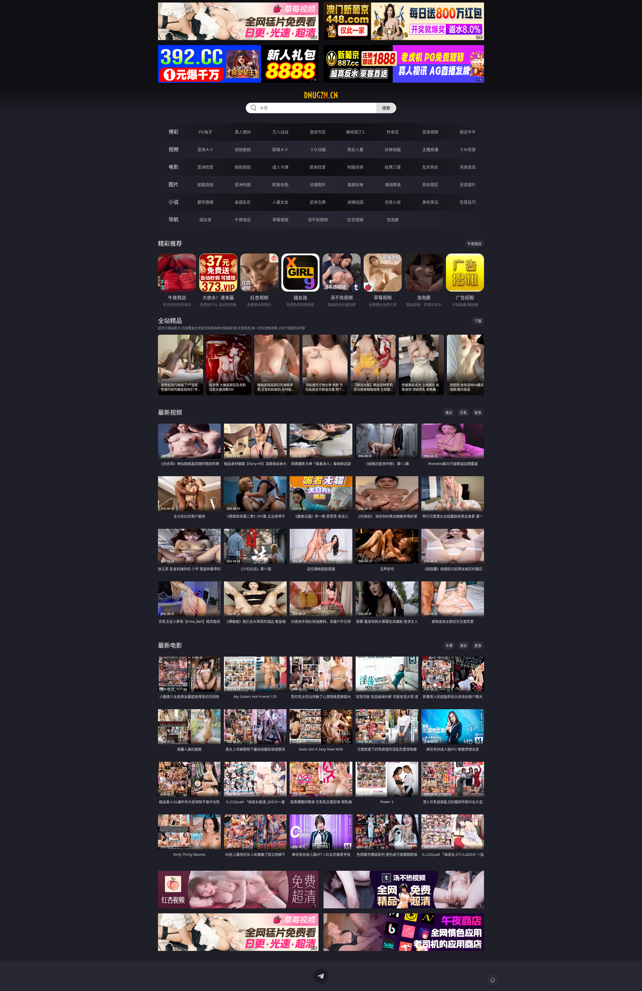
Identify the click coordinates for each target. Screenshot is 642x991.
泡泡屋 (393, 219)
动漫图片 (318, 184)
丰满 (448, 645)
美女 (448, 412)
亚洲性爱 (205, 167)
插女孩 (205, 219)
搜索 (386, 108)
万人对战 (280, 132)
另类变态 (468, 167)
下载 (478, 320)
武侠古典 (318, 202)
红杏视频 (355, 219)
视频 (174, 149)
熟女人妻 (355, 149)
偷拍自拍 (243, 167)
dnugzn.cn (321, 95)
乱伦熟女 (430, 167)
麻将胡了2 (355, 132)
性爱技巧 (468, 202)
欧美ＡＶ (280, 149)
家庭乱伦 (243, 202)
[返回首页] (493, 980)
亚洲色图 (243, 184)
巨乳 (463, 412)
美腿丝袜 (355, 184)
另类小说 (393, 202)
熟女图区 (430, 184)
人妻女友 (280, 202)
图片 (174, 184)
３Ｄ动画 (318, 149)
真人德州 (243, 132)
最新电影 (170, 645)
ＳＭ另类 (468, 149)
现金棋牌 (430, 132)
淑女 (463, 645)
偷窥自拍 (205, 184)
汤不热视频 (318, 219)
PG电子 (205, 132)
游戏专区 (318, 132)
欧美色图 (280, 184)
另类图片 (468, 184)
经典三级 (393, 167)
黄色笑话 (430, 202)
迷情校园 (355, 202)
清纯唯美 (393, 184)
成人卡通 (280, 167)
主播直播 (430, 149)
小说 (174, 202)
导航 (174, 219)
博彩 (174, 132)
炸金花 (393, 132)
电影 (174, 167)
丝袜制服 (393, 149)
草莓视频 (280, 219)
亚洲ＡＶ (205, 149)
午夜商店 (243, 219)
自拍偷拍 (243, 149)
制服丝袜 (355, 167)
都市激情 (205, 202)
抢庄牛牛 (468, 132)
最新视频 (170, 412)
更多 (478, 412)
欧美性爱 (318, 167)
